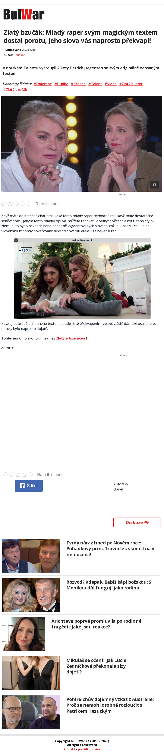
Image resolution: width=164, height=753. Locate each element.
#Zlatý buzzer (131, 83)
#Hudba (61, 83)
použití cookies (89, 749)
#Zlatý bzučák (15, 89)
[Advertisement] (82, 414)
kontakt (69, 749)
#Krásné (78, 83)
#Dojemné (43, 83)
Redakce (19, 55)
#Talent (95, 83)
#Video (111, 83)
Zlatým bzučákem (71, 338)
